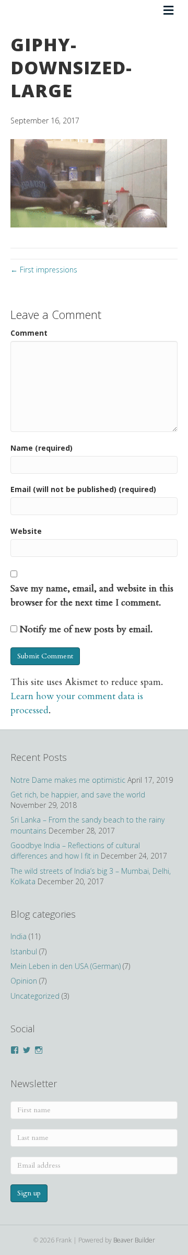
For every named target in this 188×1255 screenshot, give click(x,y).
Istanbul (23, 951)
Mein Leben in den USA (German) (65, 966)
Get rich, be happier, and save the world (77, 795)
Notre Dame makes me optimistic (67, 780)
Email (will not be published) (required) (83, 489)
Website (26, 531)
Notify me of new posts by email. (86, 629)
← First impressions (43, 270)
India (18, 936)
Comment (29, 333)
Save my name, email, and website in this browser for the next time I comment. (91, 595)
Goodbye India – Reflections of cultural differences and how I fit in (75, 850)
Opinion (23, 981)
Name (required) (41, 448)
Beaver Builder (134, 1240)
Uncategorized (35, 996)
